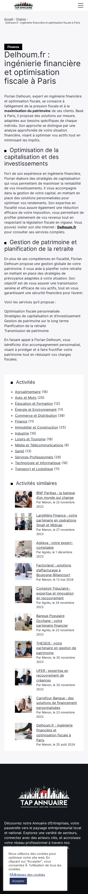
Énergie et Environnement (36, 409)
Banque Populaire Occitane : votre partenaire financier (52, 621)
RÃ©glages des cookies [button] (27, 875)
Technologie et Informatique (37, 463)
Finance (21, 421)
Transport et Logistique (34, 469)
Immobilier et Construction (36, 427)
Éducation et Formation (34, 403)
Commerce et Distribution (36, 415)
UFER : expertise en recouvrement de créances (52, 675)
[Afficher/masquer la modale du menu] (80, 5)
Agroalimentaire (28, 392)
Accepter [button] (18, 881)
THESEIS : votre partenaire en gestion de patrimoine (56, 648)
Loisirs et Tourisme (30, 439)
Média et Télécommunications (39, 445)
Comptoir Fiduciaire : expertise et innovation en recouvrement (55, 593)
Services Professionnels (34, 457)
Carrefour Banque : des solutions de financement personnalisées (56, 703)
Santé (19, 451)
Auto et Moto (26, 397)
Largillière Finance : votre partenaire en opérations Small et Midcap (56, 520)
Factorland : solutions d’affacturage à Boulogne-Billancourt (53, 570)
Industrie (22, 433)
